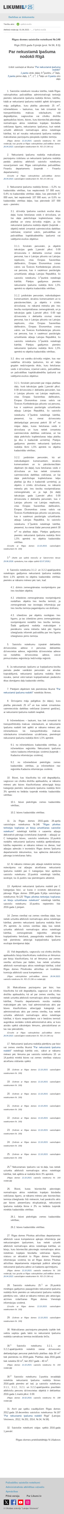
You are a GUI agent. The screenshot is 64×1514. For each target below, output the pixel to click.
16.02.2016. (27, 1398)
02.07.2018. (45, 561)
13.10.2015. (27, 141)
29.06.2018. (9, 561)
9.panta (52, 76)
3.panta (11, 76)
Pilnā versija (12, 1496)
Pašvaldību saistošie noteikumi (23, 1482)
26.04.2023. (9, 147)
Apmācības (12, 1491)
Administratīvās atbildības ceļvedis (25, 1487)
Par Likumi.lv (34, 1496)
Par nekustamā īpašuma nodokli (32, 54)
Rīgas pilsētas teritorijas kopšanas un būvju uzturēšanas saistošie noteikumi (32, 828)
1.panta (24, 73)
